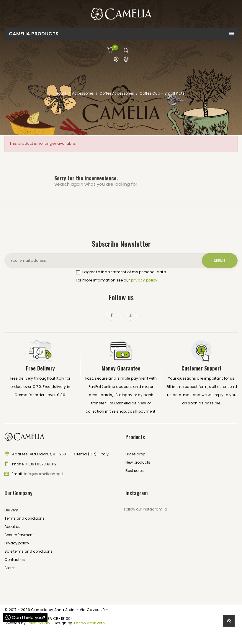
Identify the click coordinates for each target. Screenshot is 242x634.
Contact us (14, 559)
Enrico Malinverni (90, 622)
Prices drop (135, 454)
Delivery (11, 510)
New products (137, 462)
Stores (10, 567)
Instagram (130, 315)
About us (12, 526)
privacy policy (144, 280)
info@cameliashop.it (43, 473)
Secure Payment (19, 534)
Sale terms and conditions (28, 551)
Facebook (111, 315)
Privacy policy (16, 543)
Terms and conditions (24, 518)
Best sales (134, 470)
